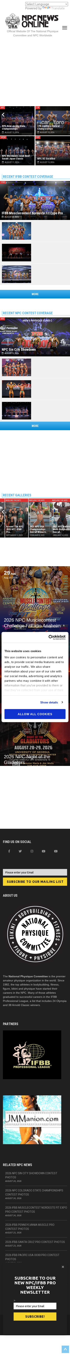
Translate (58, 8)
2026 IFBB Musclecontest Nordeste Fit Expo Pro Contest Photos (36, 1209)
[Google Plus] (43, 851)
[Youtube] (56, 851)
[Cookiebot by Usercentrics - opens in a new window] (49, 637)
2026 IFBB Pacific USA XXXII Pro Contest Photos (32, 1257)
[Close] (63, 1266)
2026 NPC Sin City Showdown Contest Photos (31, 1175)
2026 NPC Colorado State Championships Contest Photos (34, 1192)
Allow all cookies (35, 714)
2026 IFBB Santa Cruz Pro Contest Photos (35, 1242)
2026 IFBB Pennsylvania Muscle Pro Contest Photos (29, 1226)
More (35, 294)
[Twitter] (20, 851)
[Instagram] (32, 851)
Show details (49, 702)
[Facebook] (9, 851)
